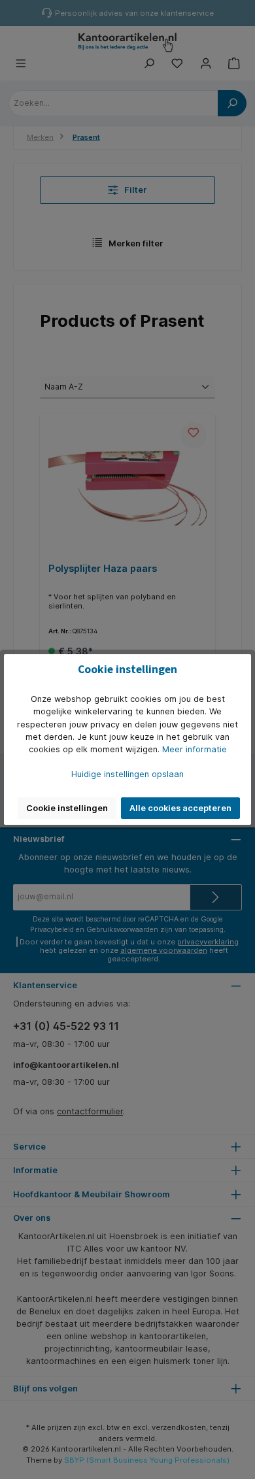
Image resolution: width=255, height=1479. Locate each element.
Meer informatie (194, 749)
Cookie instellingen (67, 808)
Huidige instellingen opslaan (127, 774)
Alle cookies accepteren (180, 808)
